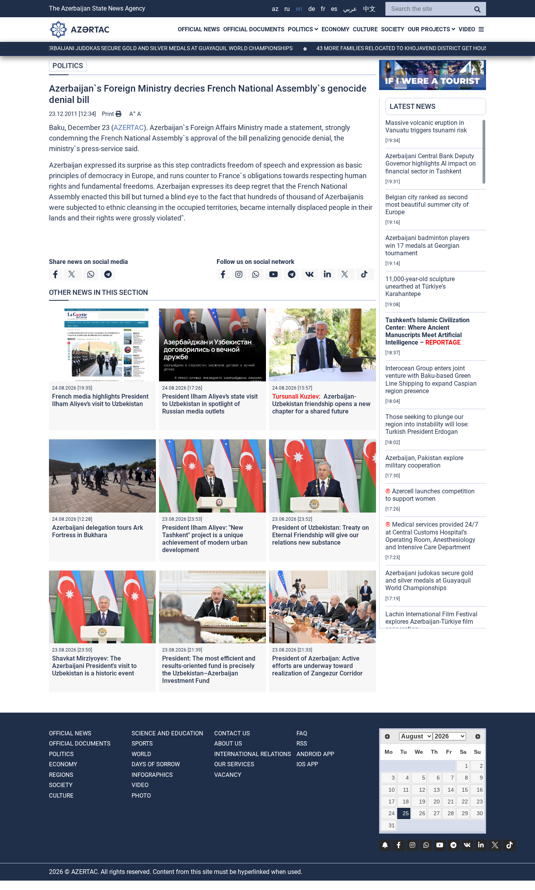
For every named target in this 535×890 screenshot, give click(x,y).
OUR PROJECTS (430, 29)
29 (465, 813)
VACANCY (227, 774)
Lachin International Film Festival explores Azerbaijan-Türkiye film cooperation (431, 621)
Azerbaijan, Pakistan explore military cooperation (424, 461)
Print (109, 113)
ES (334, 9)
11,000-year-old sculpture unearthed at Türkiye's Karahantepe (420, 286)
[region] (435, 373)
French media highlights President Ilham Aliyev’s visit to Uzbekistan (100, 400)
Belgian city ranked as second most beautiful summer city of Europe (427, 204)
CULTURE (365, 29)
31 (392, 825)
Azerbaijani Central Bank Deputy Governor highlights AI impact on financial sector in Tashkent (430, 163)
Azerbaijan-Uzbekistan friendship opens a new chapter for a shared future (321, 404)
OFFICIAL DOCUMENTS (253, 29)
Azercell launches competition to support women (430, 494)
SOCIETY (392, 29)
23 (480, 801)
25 (406, 813)
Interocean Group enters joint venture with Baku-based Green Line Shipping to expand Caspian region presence (431, 380)
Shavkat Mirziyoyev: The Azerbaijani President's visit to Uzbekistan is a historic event (94, 666)
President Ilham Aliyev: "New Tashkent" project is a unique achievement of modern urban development (205, 539)
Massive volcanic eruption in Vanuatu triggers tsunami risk (426, 126)
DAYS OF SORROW (156, 764)
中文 (369, 9)
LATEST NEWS (413, 106)
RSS (301, 743)
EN (299, 9)
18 (406, 801)
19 (422, 801)
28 (451, 813)
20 (437, 801)
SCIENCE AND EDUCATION (167, 733)
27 (437, 813)
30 (480, 813)
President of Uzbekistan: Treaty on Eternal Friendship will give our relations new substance (320, 535)
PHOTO (141, 795)
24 (392, 813)
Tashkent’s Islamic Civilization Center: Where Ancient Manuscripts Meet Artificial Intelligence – (427, 331)
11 (406, 790)
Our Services (234, 764)
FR (323, 9)
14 (451, 790)
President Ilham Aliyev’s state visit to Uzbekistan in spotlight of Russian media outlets (210, 404)
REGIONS (61, 774)
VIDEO (467, 29)
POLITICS (301, 29)
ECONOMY (335, 29)
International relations (252, 754)
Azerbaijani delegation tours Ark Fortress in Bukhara (97, 531)
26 (422, 813)
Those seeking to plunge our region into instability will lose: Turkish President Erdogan (427, 424)
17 (392, 801)
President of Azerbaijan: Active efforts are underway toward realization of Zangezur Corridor (317, 666)
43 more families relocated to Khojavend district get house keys (384, 48)
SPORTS (142, 743)
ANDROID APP (315, 754)
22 (465, 801)
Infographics (152, 774)
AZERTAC (129, 127)
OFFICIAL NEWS (199, 29)
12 (422, 790)
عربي (350, 9)
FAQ (301, 733)
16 (480, 790)
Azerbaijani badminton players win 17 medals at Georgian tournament (427, 245)
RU (287, 9)
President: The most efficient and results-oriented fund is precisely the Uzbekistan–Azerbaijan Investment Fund (208, 670)
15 (465, 790)
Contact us (232, 733)
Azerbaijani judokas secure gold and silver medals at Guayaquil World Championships (139, 48)
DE (311, 9)
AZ (275, 9)
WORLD (141, 754)
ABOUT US (228, 743)
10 (392, 790)
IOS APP (307, 764)
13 (437, 790)
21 (451, 801)
